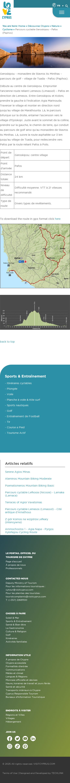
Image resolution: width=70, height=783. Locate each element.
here (57, 218)
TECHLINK (57, 773)
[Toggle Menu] (61, 12)
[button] (66, 5)
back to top (7, 341)
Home (21, 26)
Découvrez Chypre (38, 26)
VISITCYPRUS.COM (44, 764)
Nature (55, 26)
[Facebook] (10, 738)
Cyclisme (7, 29)
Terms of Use (9, 773)
